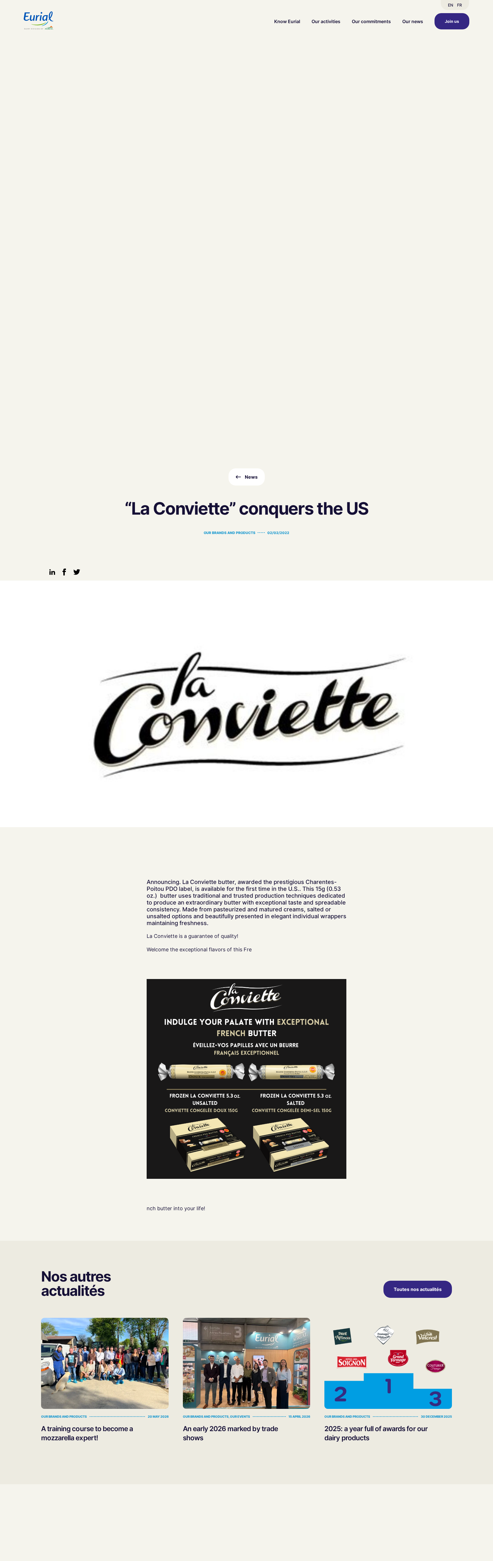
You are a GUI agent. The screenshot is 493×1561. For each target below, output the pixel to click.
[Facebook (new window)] (64, 573)
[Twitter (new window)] (76, 573)
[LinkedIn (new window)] (52, 573)
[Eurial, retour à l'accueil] (38, 21)
